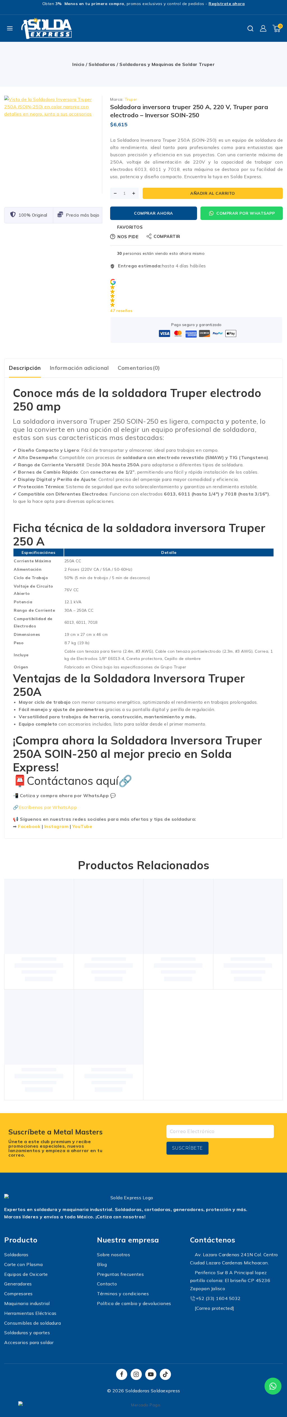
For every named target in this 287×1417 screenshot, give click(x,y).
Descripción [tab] (25, 367)
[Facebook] (121, 1374)
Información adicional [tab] (79, 367)
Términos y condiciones (123, 1293)
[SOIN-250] (53, 145)
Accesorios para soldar (29, 1342)
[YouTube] (150, 1374)
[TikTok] (165, 1374)
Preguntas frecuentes (120, 1274)
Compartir (167, 236)
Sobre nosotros (113, 1254)
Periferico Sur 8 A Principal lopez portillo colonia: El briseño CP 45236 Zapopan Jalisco (230, 1281)
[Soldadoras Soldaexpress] (46, 28)
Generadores (18, 1284)
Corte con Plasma (23, 1264)
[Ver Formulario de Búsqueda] (250, 28)
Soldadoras (102, 64)
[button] (196, 296)
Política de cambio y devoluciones (134, 1303)
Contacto (107, 1284)
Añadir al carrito (212, 193)
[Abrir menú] (10, 28)
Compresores (18, 1293)
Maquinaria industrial (27, 1303)
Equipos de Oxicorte (26, 1274)
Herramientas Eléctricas (30, 1313)
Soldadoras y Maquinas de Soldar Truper (167, 64)
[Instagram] (136, 1374)
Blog (102, 1264)
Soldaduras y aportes (27, 1332)
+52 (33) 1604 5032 (218, 1298)
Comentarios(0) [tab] (139, 367)
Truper (131, 99)
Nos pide (127, 236)
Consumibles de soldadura (32, 1323)
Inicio (78, 64)
